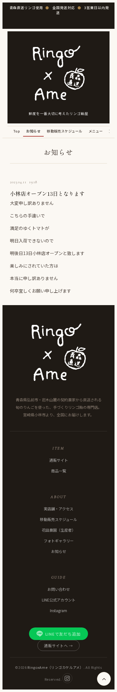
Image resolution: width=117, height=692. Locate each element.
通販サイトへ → (58, 645)
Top (16, 130)
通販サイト (58, 460)
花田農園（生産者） (59, 530)
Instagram (58, 610)
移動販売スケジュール (64, 130)
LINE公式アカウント (59, 599)
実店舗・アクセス (58, 508)
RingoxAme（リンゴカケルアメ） (55, 667)
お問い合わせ (58, 589)
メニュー (96, 130)
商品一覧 (58, 470)
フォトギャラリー (59, 540)
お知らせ (33, 130)
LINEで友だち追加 (63, 634)
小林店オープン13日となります (47, 193)
